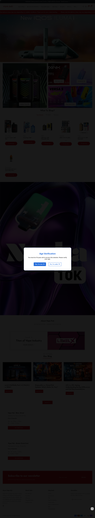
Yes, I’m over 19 (40, 264)
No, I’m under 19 (55, 264)
